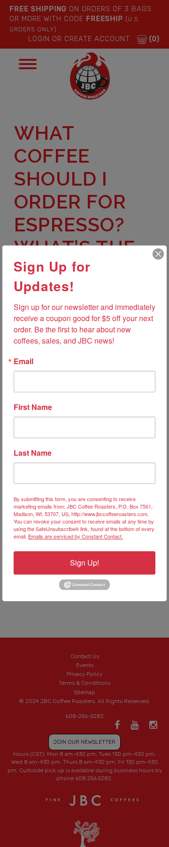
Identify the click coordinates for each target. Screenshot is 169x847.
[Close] (158, 253)
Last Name (33, 453)
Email (23, 361)
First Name (33, 407)
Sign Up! (84, 562)
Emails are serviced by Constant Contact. (75, 536)
